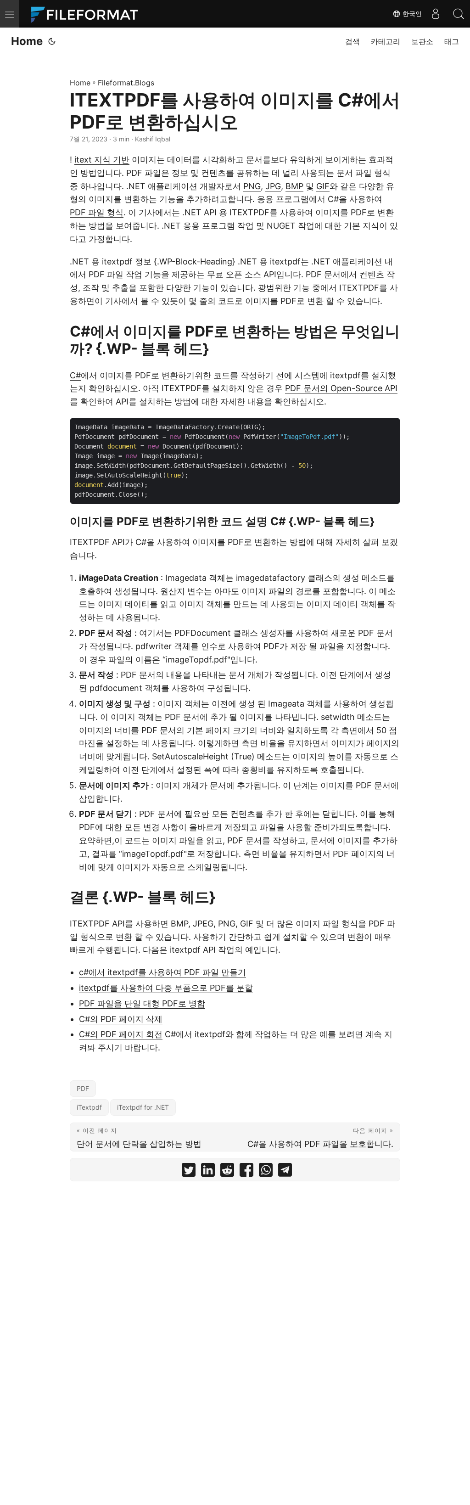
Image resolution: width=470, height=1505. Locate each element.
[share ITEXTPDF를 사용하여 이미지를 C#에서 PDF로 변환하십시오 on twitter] (189, 1172)
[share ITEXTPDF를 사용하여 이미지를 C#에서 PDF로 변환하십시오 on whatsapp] (266, 1172)
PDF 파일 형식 (96, 212)
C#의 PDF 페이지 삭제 (120, 1019)
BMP (294, 186)
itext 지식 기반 (101, 159)
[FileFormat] (88, 13)
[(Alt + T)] (51, 41)
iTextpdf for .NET (143, 1107)
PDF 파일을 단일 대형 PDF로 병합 (142, 1003)
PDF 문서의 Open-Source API (341, 388)
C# (75, 375)
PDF (83, 1088)
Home (27, 41)
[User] (435, 14)
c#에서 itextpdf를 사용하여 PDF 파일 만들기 (162, 972)
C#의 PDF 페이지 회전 (120, 1034)
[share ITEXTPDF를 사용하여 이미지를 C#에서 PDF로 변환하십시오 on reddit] (227, 1172)
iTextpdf (89, 1107)
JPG (273, 186)
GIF (323, 186)
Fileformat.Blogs (126, 82)
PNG (252, 186)
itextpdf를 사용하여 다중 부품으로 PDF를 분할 (166, 988)
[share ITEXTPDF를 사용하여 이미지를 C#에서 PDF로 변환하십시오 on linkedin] (208, 1172)
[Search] (458, 14)
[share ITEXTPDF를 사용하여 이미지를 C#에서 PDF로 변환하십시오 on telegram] (285, 1172)
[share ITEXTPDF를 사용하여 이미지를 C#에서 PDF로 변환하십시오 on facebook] (246, 1172)
